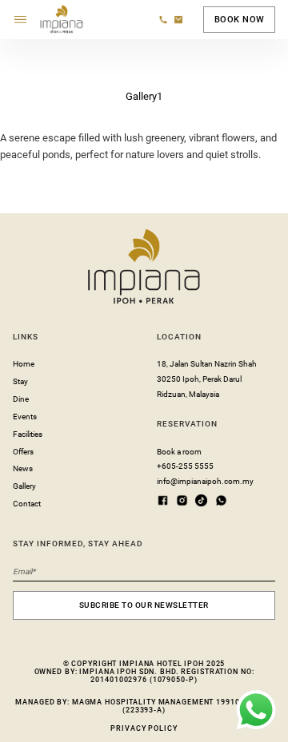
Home (23, 363)
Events (25, 416)
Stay (20, 381)
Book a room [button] (179, 451)
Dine (21, 399)
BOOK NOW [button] (239, 19)
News (23, 468)
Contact (27, 503)
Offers (23, 451)
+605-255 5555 (185, 466)
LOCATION (179, 336)
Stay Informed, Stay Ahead (78, 543)
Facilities (27, 434)
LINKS (25, 336)
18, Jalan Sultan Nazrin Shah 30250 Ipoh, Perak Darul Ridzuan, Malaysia (207, 379)
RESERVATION (187, 423)
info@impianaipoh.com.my (205, 481)
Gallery (24, 486)
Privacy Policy (143, 728)
